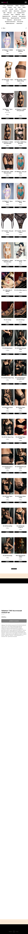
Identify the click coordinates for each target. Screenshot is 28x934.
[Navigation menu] (26, 2)
